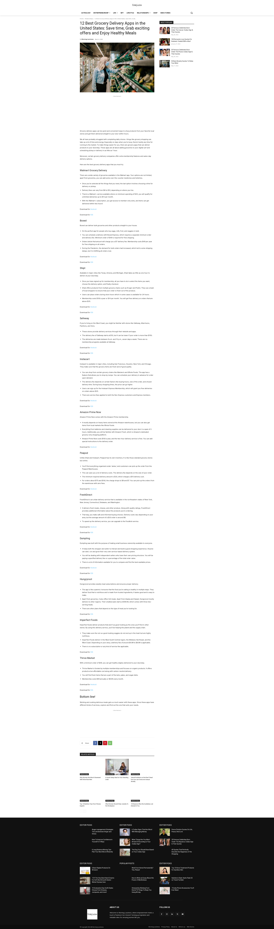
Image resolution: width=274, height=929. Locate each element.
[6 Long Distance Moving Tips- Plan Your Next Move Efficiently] (85, 852)
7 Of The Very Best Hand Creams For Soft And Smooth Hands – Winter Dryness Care (103, 880)
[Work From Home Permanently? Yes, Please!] (125, 870)
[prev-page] (81, 811)
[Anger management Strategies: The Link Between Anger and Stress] (85, 832)
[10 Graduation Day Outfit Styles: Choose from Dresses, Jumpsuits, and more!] (85, 890)
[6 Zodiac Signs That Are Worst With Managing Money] (125, 832)
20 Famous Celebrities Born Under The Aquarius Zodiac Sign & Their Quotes (182, 842)
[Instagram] (167, 914)
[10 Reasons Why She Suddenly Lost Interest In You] (142, 793)
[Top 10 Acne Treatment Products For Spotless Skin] (164, 870)
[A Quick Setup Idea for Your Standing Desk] (117, 767)
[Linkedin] (172, 914)
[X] (100, 743)
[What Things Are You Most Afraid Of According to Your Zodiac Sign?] (125, 842)
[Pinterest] (105, 743)
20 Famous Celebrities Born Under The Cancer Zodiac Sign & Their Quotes (182, 30)
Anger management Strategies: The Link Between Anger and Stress (102, 832)
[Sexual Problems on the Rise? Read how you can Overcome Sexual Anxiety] (142, 767)
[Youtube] (183, 914)
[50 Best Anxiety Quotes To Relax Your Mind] (164, 63)
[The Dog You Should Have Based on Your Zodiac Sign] (125, 852)
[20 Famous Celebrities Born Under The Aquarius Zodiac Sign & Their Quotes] (164, 842)
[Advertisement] (117, 112)
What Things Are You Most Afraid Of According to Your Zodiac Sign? (141, 842)
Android (93, 209)
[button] (191, 12)
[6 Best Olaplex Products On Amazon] (85, 870)
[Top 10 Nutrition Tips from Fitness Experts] (91, 793)
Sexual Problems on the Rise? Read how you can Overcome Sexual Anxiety (142, 779)
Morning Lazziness (88, 39)
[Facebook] (95, 743)
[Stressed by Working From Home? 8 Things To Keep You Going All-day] (125, 890)
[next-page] (84, 811)
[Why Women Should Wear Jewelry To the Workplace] (117, 793)
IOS (91, 215)
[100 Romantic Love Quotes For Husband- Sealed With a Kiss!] (164, 42)
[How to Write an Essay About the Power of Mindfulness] (125, 880)
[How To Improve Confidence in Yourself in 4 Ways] (85, 842)
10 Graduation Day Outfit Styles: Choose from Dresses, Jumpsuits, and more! (102, 890)
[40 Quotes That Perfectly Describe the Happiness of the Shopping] (164, 852)
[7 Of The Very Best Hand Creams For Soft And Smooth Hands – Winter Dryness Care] (85, 880)
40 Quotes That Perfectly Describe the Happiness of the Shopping (182, 852)
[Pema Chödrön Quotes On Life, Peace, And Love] (164, 832)
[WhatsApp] (110, 743)
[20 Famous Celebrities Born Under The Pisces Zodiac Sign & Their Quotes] (164, 52)
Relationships (89, 19)
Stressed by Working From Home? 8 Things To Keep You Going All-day (141, 890)
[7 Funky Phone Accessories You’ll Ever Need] (164, 890)
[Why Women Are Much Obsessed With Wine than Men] (91, 767)
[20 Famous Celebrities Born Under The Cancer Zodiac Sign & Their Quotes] (164, 30)
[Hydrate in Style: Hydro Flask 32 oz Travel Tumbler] (164, 880)
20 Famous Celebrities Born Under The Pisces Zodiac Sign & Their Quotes (182, 52)
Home (82, 19)
